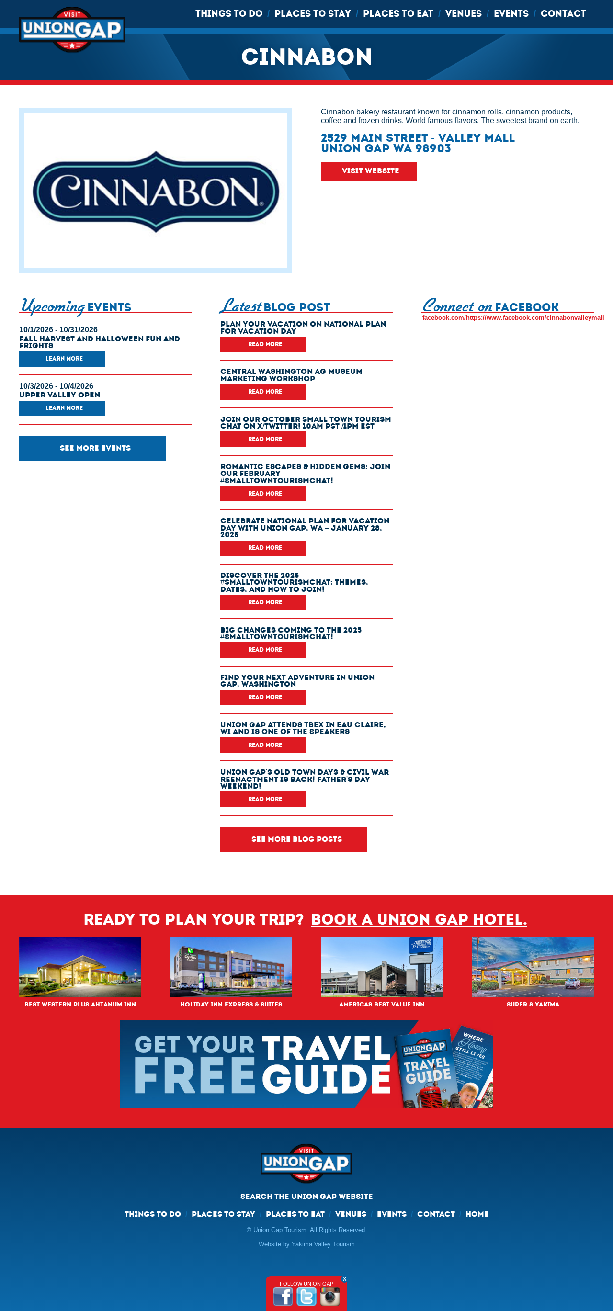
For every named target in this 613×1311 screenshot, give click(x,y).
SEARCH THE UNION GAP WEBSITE (306, 1196)
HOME (477, 1214)
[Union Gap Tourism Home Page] (306, 1167)
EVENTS (511, 13)
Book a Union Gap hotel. (419, 919)
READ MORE (265, 344)
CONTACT (563, 13)
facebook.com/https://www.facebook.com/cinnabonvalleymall (513, 317)
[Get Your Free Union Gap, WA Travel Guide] (306, 1064)
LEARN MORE (64, 358)
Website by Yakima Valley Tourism (307, 1244)
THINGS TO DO (228, 13)
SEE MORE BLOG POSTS (296, 839)
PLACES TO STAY (312, 13)
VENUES (463, 13)
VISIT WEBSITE (370, 170)
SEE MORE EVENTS (95, 447)
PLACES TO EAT (398, 13)
